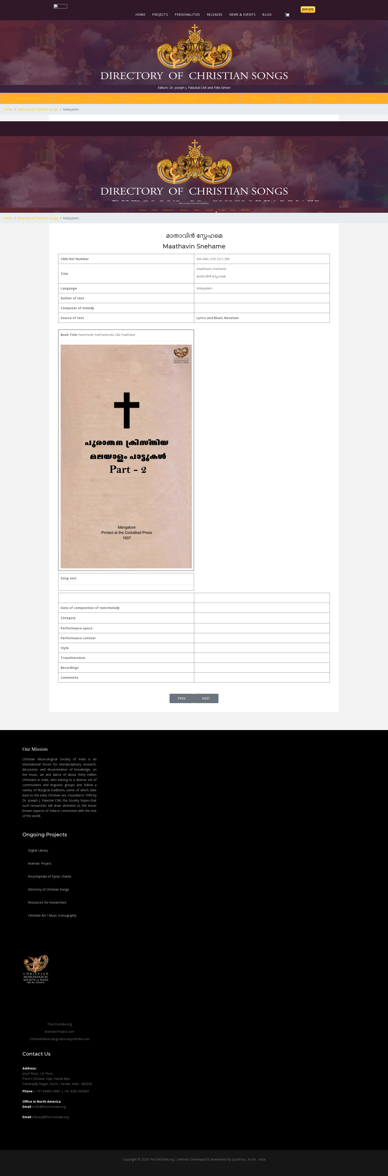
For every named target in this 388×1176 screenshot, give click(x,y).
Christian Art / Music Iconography (51, 915)
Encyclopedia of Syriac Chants (49, 876)
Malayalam (144, 98)
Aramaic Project (39, 863)
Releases (215, 14)
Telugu (329, 98)
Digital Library (37, 850)
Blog (266, 14)
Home (140, 14)
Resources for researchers (46, 902)
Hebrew (259, 98)
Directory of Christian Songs (48, 889)
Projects (160, 14)
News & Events (242, 14)
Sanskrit (187, 98)
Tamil (294, 98)
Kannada (367, 98)
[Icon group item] (26, 1127)
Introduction (26, 98)
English (71, 98)
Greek (224, 98)
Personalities (187, 14)
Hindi (105, 98)
